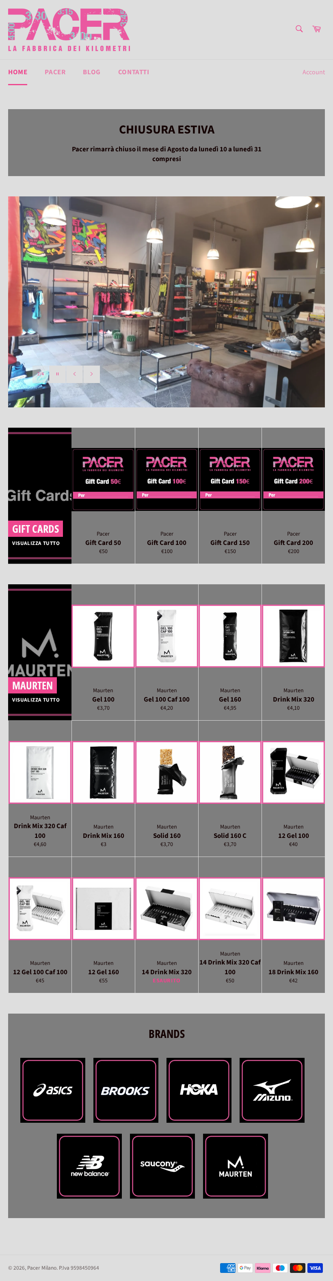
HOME (17, 72)
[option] (166, 301)
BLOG (91, 72)
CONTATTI (133, 72)
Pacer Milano (41, 1268)
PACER (55, 72)
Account (314, 72)
